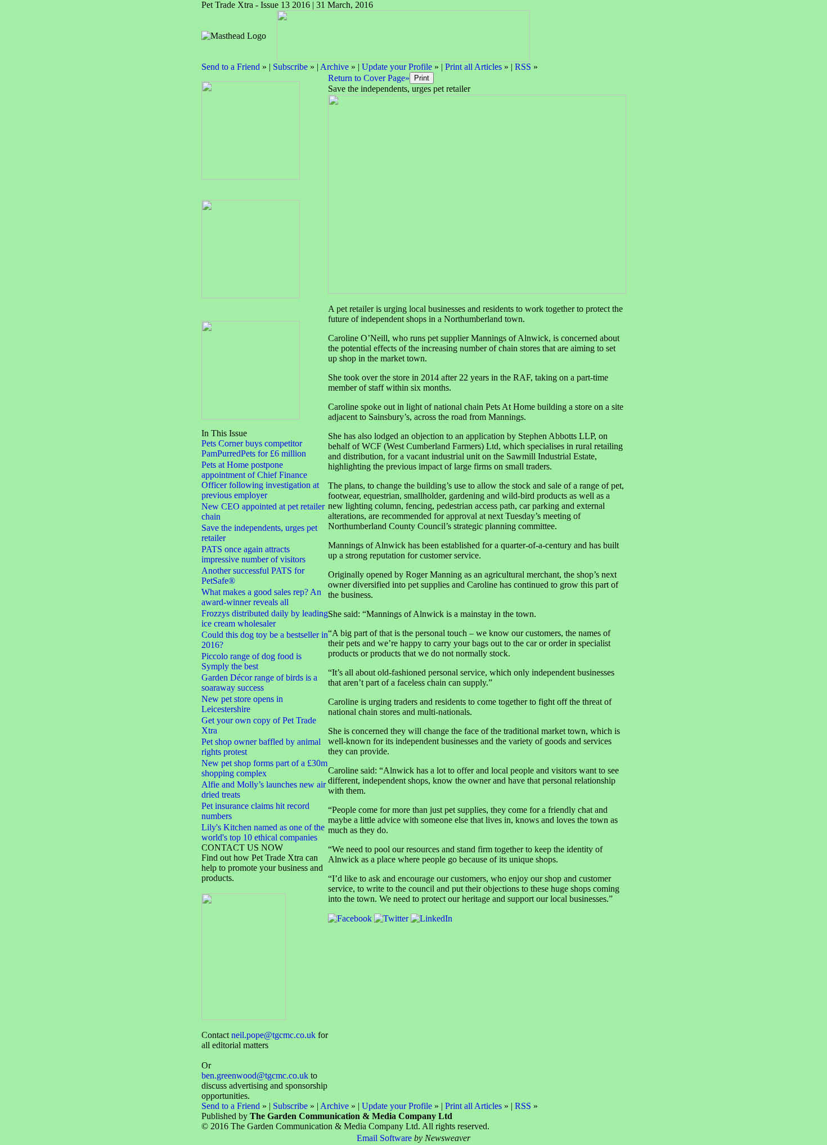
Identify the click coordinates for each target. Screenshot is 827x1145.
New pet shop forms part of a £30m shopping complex (264, 768)
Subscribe (290, 66)
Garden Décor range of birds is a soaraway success (259, 682)
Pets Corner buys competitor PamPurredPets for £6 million (253, 448)
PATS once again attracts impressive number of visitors (253, 554)
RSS (523, 66)
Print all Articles (473, 66)
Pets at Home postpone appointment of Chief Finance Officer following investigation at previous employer (260, 480)
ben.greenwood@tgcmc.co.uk (254, 1075)
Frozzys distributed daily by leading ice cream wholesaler (264, 618)
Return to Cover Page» (369, 78)
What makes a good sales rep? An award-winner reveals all (261, 597)
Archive (334, 66)
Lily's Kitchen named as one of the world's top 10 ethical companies (263, 832)
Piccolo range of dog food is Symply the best (251, 661)
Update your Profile (397, 66)
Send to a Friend (230, 66)
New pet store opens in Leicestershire (242, 704)
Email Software (384, 1138)
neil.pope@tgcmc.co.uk (273, 1035)
